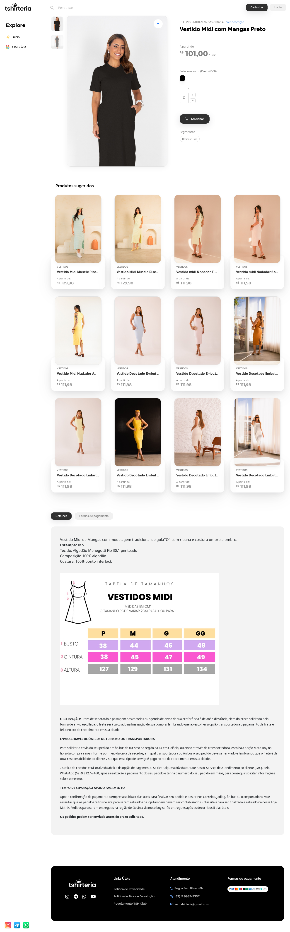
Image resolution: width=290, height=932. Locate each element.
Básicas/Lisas (189, 139)
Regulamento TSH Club (130, 903)
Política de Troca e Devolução (134, 896)
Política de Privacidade (129, 889)
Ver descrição (235, 22)
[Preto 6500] (182, 78)
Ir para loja (19, 46)
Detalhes (61, 516)
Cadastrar (257, 7)
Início (16, 37)
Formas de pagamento (94, 516)
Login (278, 7)
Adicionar (197, 119)
